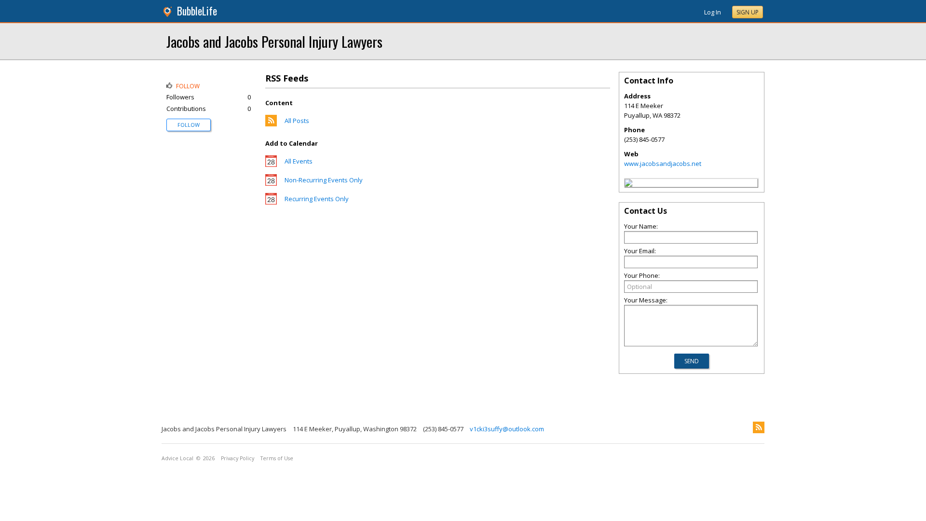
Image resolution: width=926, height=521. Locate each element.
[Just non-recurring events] (271, 183)
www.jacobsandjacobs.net (662, 163)
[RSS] (758, 427)
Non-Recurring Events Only (324, 180)
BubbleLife (197, 10)
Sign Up (747, 12)
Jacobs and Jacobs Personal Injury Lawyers (274, 41)
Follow (188, 124)
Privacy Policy (237, 458)
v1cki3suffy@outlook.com (507, 429)
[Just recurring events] (271, 202)
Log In (712, 12)
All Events (299, 161)
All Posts (297, 120)
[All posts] (271, 124)
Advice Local (177, 458)
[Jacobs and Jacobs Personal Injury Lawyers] (628, 184)
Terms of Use (276, 458)
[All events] (271, 164)
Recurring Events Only (317, 198)
